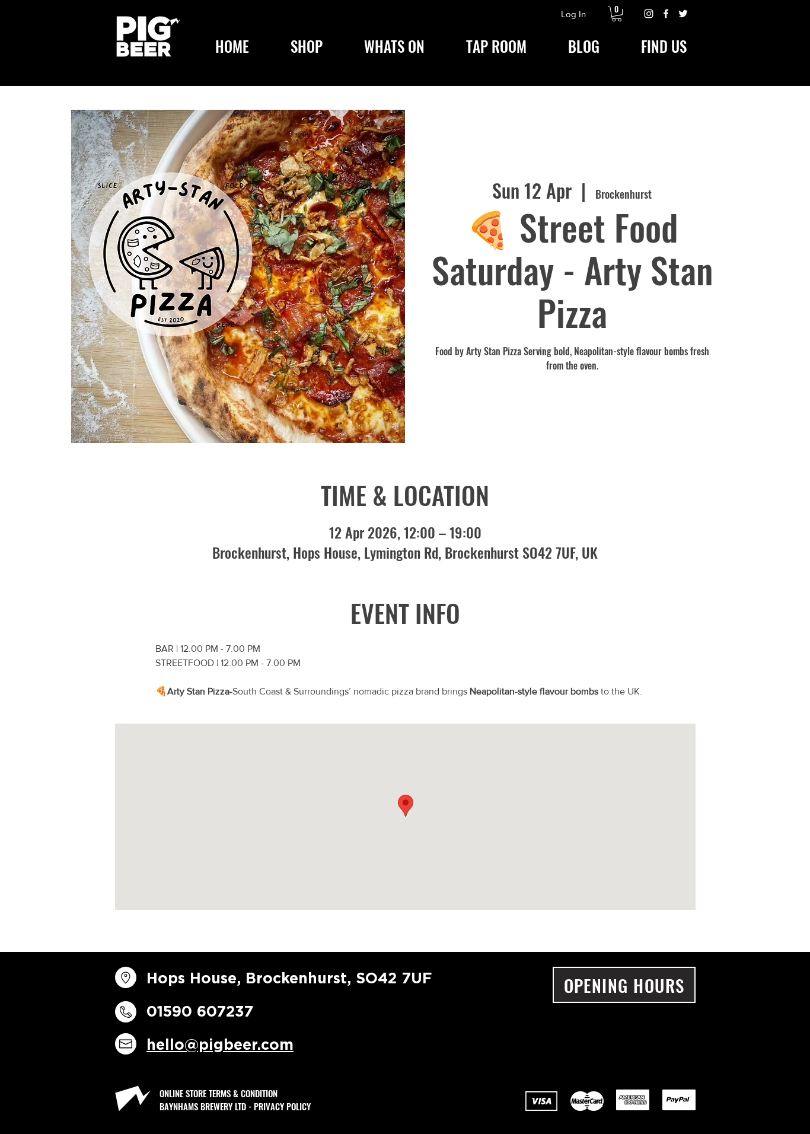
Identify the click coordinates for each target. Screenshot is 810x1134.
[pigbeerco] (649, 14)
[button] (617, 14)
